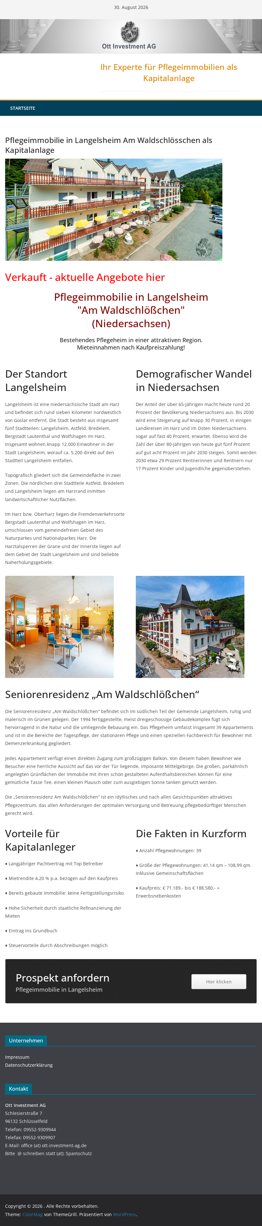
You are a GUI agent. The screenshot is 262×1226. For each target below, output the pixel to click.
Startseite (22, 108)
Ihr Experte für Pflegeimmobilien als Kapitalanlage (168, 72)
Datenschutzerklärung (29, 1065)
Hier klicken (219, 982)
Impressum (17, 1057)
